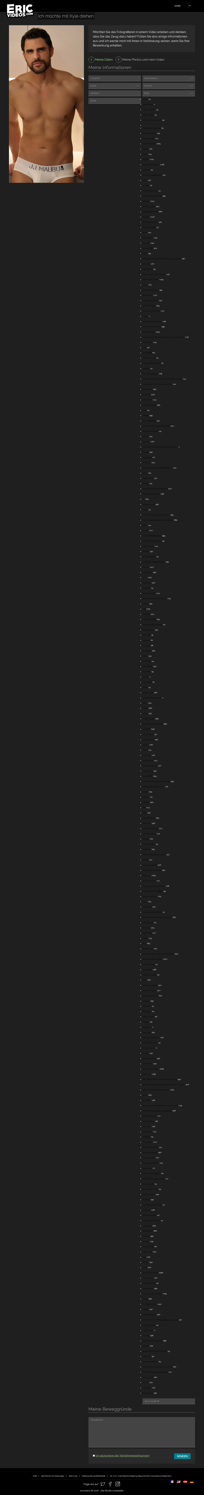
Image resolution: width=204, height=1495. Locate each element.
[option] (168, 100)
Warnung (73, 1476)
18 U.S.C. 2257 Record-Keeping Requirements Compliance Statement (140, 1476)
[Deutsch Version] (191, 1481)
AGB (35, 1476)
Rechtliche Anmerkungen (52, 1476)
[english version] (178, 1481)
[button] (94, 1456)
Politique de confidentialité (93, 1476)
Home (177, 6)
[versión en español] (185, 1481)
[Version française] (172, 1481)
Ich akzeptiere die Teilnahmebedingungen (122, 1455)
